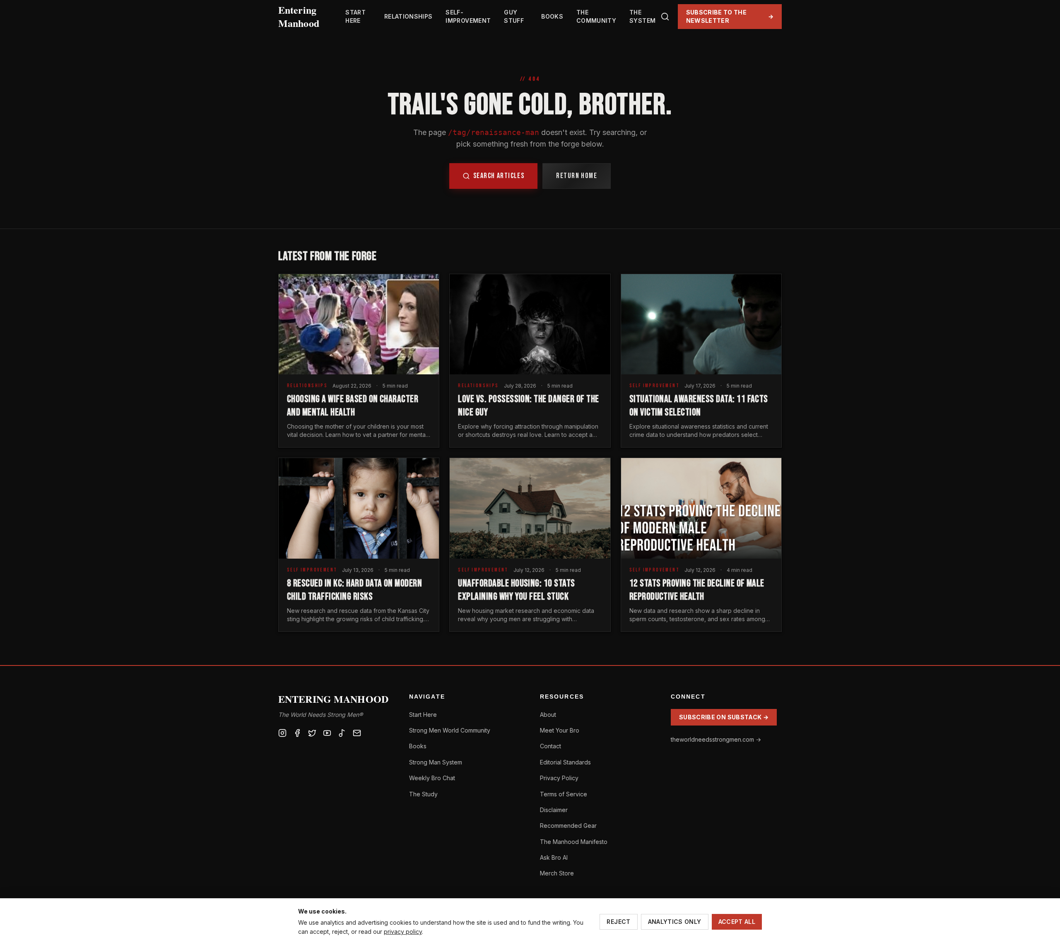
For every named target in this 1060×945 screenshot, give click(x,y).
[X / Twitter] (312, 733)
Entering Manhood (298, 16)
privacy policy (403, 931)
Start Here (355, 16)
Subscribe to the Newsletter (730, 16)
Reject (618, 921)
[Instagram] (282, 733)
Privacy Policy (559, 777)
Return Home (576, 175)
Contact (550, 746)
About (548, 714)
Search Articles (499, 175)
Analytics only (674, 921)
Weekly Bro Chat (432, 777)
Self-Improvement (468, 16)
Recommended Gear (568, 825)
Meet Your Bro (559, 730)
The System (642, 16)
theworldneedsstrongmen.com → (716, 739)
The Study (423, 794)
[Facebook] (297, 733)
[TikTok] (342, 733)
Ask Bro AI (554, 857)
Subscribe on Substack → (723, 717)
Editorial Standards (565, 762)
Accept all (737, 921)
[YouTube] (327, 733)
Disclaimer (554, 809)
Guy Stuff (514, 16)
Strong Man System (435, 762)
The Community (596, 16)
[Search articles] (665, 16)
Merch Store (557, 873)
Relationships (408, 16)
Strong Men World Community (449, 730)
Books (552, 16)
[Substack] (357, 733)
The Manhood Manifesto (573, 841)
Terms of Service (563, 794)
